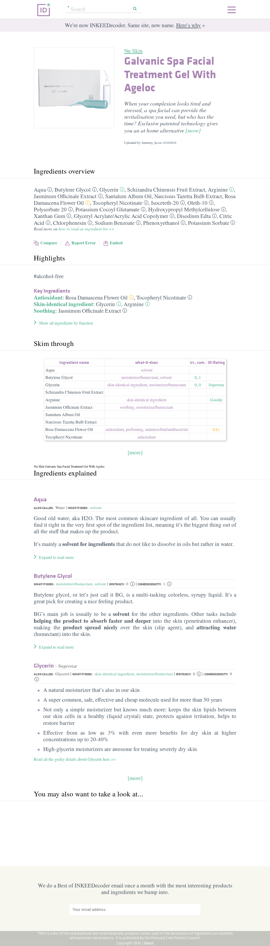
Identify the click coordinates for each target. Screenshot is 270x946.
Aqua (40, 189)
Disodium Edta (194, 216)
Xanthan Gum (49, 216)
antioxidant (114, 429)
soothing (127, 407)
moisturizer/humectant (74, 583)
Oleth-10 (197, 202)
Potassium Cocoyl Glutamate (107, 209)
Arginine (218, 189)
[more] (193, 130)
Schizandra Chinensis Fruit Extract (166, 189)
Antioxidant (48, 297)
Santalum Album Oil (128, 196)
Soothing (44, 311)
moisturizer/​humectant (139, 377)
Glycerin (108, 189)
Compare (48, 243)
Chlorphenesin (69, 222)
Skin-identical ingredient (63, 304)
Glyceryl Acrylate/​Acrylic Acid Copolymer (121, 216)
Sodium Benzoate (114, 222)
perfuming (134, 429)
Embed (116, 243)
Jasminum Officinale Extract (65, 196)
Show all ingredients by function (66, 323)
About (149, 942)
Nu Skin (133, 50)
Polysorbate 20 (50, 209)
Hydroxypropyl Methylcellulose (184, 209)
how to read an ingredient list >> (86, 228)
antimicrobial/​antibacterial (166, 429)
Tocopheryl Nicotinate (117, 202)
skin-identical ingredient (127, 384)
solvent (146, 370)
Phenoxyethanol (161, 222)
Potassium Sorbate (208, 222)
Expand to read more (56, 557)
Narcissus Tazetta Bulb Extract (188, 196)
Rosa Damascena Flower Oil (96, 297)
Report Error (83, 243)
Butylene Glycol (73, 189)
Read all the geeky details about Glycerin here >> (75, 759)
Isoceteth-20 (165, 202)
